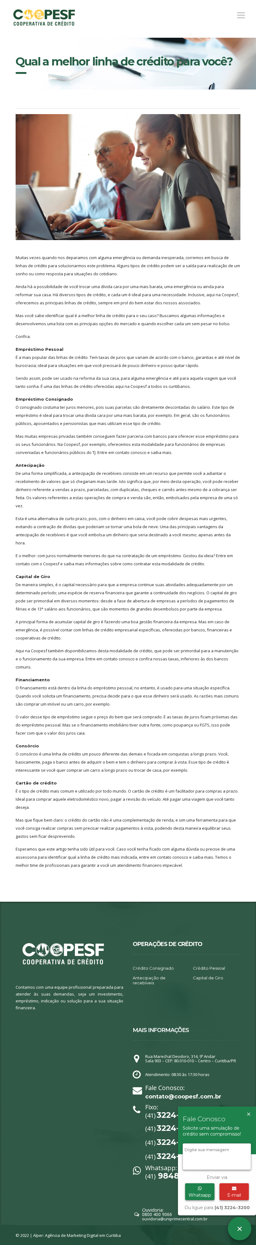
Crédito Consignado (153, 968)
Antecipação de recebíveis (149, 980)
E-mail (234, 1195)
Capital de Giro (208, 977)
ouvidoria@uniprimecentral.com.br (175, 1219)
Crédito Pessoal (209, 968)
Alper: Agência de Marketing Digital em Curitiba (77, 1235)
